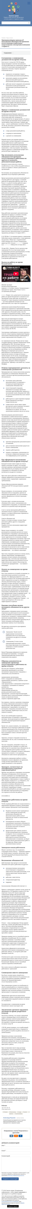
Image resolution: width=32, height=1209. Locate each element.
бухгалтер (13, 1112)
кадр (20, 1112)
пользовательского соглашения (10, 1201)
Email (4, 1150)
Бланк (5, 1112)
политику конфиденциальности (15, 1175)
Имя (3, 1145)
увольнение (19, 1113)
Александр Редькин (9, 1118)
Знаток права (14, 16)
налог (25, 1112)
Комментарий (6, 1156)
